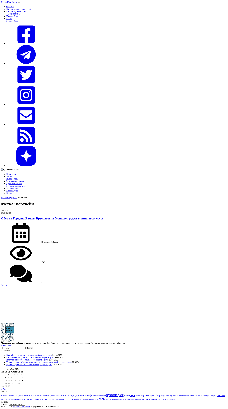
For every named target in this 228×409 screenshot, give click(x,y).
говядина (50, 395)
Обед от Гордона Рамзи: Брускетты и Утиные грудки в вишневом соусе (52, 218)
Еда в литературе (14, 183)
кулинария (115, 395)
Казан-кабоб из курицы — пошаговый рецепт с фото (30, 357)
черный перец (154, 399)
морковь (145, 395)
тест (110, 399)
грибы (58, 395)
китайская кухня (100, 395)
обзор (157, 395)
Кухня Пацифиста (9, 2)
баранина (10, 395)
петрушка (172, 395)
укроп (139, 399)
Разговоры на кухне (15, 181)
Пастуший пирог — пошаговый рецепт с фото (27, 360)
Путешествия (12, 179)
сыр (106, 399)
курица (127, 395)
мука (151, 395)
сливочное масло (75, 399)
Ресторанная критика (15, 186)
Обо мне (10, 7)
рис (50, 399)
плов (178, 395)
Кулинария (11, 174)
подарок (183, 395)
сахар (67, 399)
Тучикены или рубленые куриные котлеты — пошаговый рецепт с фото (39, 362)
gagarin (3, 395)
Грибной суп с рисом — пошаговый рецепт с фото (29, 364)
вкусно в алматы (35, 395)
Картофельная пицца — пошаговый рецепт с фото (29, 355)
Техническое (12, 188)
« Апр (3, 389)
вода (44, 395)
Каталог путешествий (16, 11)
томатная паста (121, 399)
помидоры (213, 395)
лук (132, 395)
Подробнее (6, 345)
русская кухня (58, 399)
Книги (9, 18)
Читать (4, 285)
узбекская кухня (132, 399)
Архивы (4, 404)
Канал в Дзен (12, 16)
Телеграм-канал (13, 14)
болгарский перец (21, 395)
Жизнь (9, 176)
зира (81, 395)
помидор (206, 395)
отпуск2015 (165, 395)
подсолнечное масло (194, 395)
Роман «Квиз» (12, 21)
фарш (143, 399)
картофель (89, 395)
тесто (114, 399)
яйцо (173, 399)
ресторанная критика (37, 399)
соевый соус (93, 399)
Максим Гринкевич (21, 407)
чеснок (167, 399)
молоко (138, 395)
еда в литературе (70, 395)
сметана (85, 399)
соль (102, 399)
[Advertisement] (80, 304)
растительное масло (16, 399)
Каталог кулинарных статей (19, 9)
